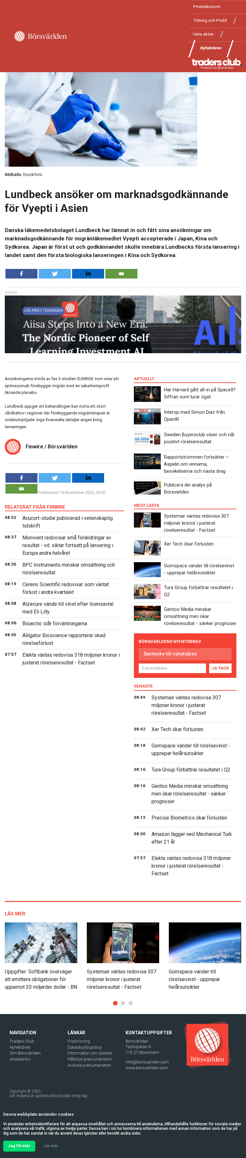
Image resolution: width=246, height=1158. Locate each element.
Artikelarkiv (20, 1059)
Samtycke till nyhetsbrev (170, 654)
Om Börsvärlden (25, 1053)
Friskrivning (79, 1041)
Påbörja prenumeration (90, 1059)
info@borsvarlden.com (147, 1062)
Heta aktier (203, 34)
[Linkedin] (88, 274)
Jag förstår (19, 1145)
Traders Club (22, 1041)
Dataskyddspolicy (85, 1047)
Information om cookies (90, 1053)
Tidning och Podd (210, 20)
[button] (115, 1003)
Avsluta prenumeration (89, 1065)
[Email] (121, 274)
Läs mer (51, 1146)
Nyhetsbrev (211, 48)
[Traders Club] (217, 63)
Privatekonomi (206, 6)
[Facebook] (21, 274)
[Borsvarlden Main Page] (40, 36)
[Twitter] (55, 274)
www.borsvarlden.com (147, 1067)
